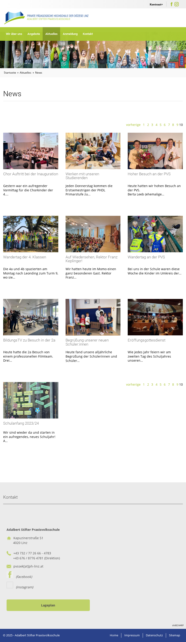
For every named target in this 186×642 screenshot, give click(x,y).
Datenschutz (154, 635)
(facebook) (22, 577)
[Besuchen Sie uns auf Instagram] (176, 5)
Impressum (132, 635)
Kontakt (88, 34)
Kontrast (155, 4)
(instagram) (23, 587)
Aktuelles (51, 34)
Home (114, 635)
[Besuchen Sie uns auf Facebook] (171, 5)
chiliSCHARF (178, 625)
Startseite (10, 72)
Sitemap (174, 635)
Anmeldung (70, 34)
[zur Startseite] (47, 17)
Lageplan (48, 605)
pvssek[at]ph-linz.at (28, 566)
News (38, 72)
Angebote (33, 34)
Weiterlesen (30, 172)
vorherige (133, 125)
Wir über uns (14, 34)
